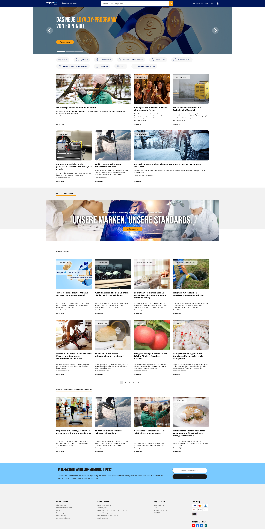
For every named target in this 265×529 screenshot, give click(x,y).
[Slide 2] (78, 51)
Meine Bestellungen (63, 518)
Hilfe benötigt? (61, 515)
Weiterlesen (65, 42)
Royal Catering (159, 505)
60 (138, 382)
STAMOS (157, 513)
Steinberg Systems (160, 510)
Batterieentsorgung (104, 505)
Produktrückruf (102, 518)
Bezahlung (60, 513)
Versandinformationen (64, 508)
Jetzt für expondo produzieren (107, 515)
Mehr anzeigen (132, 229)
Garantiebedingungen (105, 513)
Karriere (59, 510)
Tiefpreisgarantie (103, 508)
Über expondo (61, 505)
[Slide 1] (70, 51)
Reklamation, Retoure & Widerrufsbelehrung (112, 510)
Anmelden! (190, 476)
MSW (155, 508)
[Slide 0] (61, 51)
